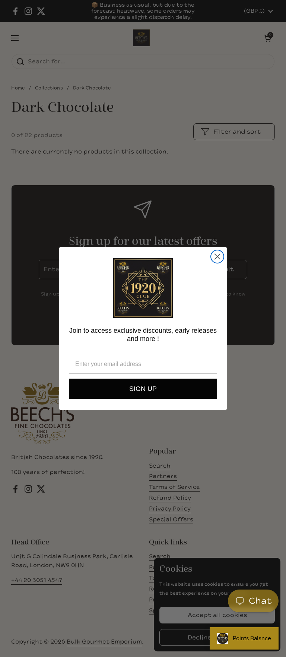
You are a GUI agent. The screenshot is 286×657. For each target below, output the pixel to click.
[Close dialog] (217, 256)
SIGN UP (143, 388)
